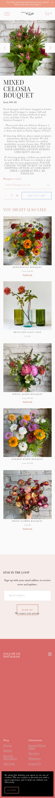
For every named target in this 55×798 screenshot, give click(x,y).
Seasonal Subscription (10, 757)
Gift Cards (9, 764)
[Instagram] (50, 654)
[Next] (50, 48)
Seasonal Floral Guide (37, 747)
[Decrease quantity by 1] (6, 195)
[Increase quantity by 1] (17, 195)
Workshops (34, 759)
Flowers (7, 746)
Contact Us (34, 764)
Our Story (34, 753)
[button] (52, 3)
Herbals (7, 751)
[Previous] (5, 48)
